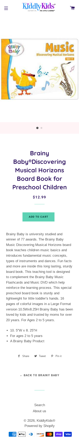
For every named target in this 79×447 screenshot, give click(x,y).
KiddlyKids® (46, 421)
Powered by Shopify (40, 426)
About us (39, 411)
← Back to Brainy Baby (39, 375)
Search (39, 405)
